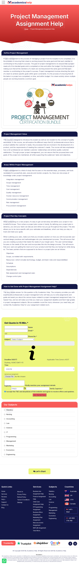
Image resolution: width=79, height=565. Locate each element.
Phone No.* (32, 336)
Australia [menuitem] (73, 491)
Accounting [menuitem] (52, 497)
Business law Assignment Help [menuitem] (38, 492)
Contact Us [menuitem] (4, 505)
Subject (7, 339)
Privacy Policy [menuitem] (21, 494)
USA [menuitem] (72, 500)
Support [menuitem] (4, 502)
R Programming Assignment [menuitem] (38, 508)
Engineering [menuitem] (52, 518)
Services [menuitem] (4, 494)
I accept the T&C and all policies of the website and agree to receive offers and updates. (40, 392)
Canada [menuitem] (73, 504)
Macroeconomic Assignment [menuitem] (38, 524)
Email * (31, 331)
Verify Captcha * (56, 389)
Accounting (10, 419)
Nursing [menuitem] (51, 494)
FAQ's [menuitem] (3, 499)
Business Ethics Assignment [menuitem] (38, 513)
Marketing (10, 446)
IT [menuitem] (49, 505)
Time (6, 365)
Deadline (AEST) (10, 360)
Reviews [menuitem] (4, 497)
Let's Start (40, 471)
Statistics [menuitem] (51, 491)
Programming (11, 437)
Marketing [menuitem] (52, 513)
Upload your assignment (11, 374)
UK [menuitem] (71, 495)
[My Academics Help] (20, 2)
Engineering (10, 454)
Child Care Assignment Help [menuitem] (38, 503)
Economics (10, 450)
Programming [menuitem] (53, 507)
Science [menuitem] (51, 502)
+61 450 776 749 (70, 519)
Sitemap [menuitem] (19, 502)
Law (7, 423)
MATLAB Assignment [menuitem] (39, 528)
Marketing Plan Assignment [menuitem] (37, 519)
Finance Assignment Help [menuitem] (39, 498)
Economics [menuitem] (52, 515)
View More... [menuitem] (37, 530)
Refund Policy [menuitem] (21, 497)
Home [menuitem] (3, 491)
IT (7, 432)
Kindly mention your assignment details (40, 385)
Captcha (7, 386)
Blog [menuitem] (2, 507)
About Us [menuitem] (20, 491)
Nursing (9, 414)
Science (9, 428)
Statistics (9, 410)
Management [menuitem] (53, 510)
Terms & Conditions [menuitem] (23, 500)
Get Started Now (39, 395)
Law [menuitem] (50, 499)
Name (30, 327)
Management (11, 441)
